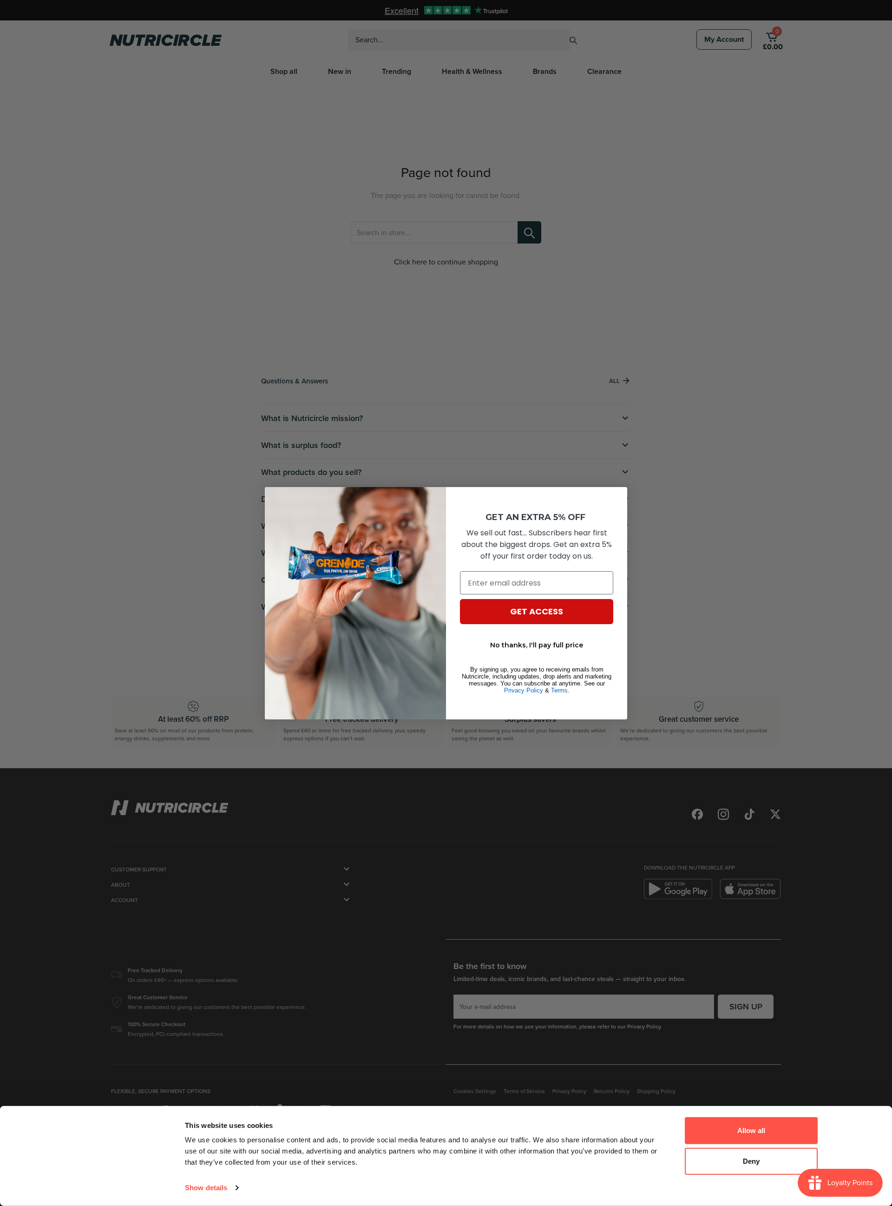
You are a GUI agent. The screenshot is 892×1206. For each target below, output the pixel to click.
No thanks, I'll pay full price (536, 645)
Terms (559, 690)
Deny (751, 1161)
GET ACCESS (536, 611)
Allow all (751, 1130)
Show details (206, 1188)
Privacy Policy (523, 690)
